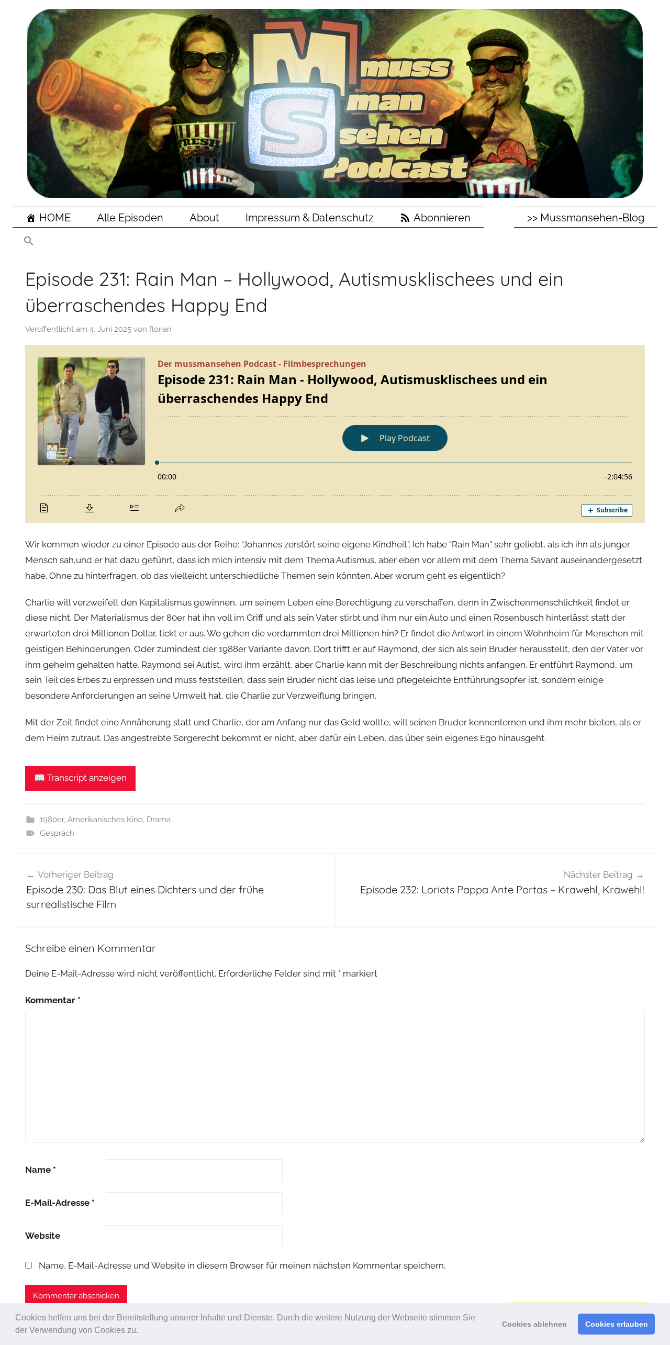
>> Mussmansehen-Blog (585, 217)
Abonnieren (442, 217)
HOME (55, 217)
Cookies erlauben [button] (616, 1324)
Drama (159, 819)
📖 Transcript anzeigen (80, 777)
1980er (52, 819)
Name (40, 1169)
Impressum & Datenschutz (309, 217)
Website (42, 1235)
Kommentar (53, 1000)
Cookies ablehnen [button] (534, 1324)
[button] (141, 1331)
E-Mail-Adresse (60, 1202)
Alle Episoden (130, 217)
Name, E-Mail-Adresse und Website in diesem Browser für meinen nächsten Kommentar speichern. (242, 1265)
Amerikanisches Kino (105, 819)
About (204, 217)
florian (160, 329)
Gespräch (57, 833)
